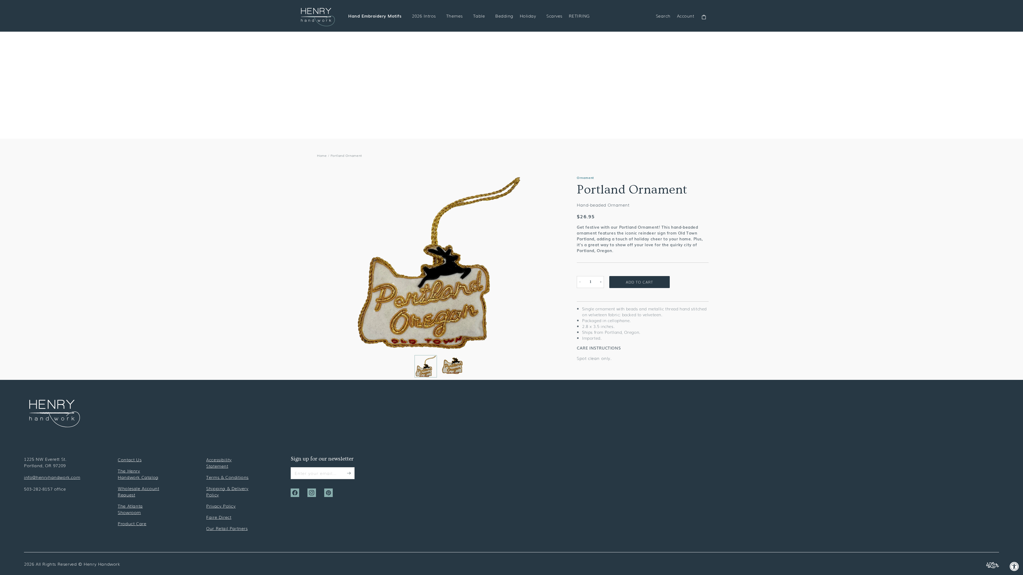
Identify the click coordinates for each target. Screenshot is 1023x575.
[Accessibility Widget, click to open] (1014, 566)
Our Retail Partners (226, 528)
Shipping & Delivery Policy (227, 491)
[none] (426, 366)
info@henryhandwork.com (52, 477)
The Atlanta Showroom (130, 509)
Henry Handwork (102, 564)
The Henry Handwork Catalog (138, 473)
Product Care (132, 523)
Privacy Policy (221, 506)
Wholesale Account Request (138, 491)
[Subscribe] (349, 473)
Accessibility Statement (219, 462)
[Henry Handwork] (54, 425)
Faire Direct (218, 517)
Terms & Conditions (227, 477)
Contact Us (129, 459)
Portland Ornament (346, 155)
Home (322, 155)
